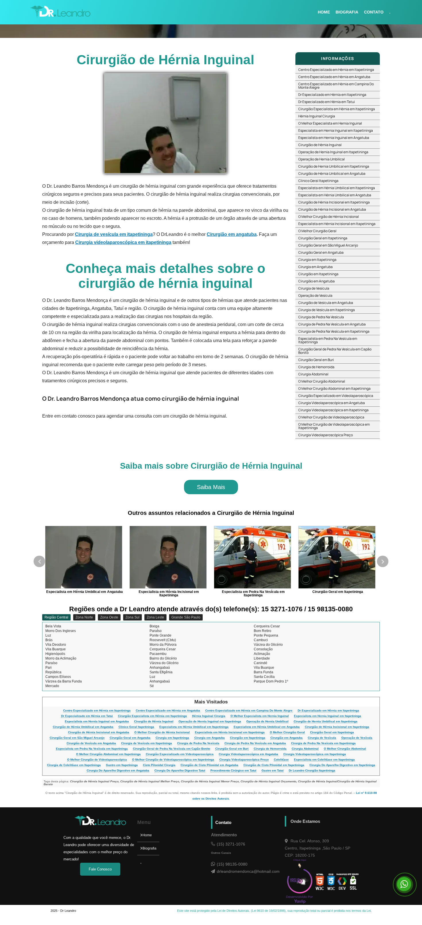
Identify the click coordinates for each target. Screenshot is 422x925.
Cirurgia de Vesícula (313, 288)
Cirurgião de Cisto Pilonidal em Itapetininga (273, 765)
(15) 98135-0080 (232, 864)
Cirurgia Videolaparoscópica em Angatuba (331, 402)
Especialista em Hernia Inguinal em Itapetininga (335, 130)
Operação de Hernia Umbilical (321, 159)
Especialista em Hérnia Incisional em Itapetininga (336, 223)
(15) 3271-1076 (231, 844)
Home (147, 835)
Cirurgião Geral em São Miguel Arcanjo (328, 245)
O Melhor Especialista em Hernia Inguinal (330, 123)
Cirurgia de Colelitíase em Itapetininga (74, 765)
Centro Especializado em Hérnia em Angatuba (334, 76)
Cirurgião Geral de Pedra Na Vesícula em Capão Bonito (334, 351)
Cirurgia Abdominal (313, 374)
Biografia (149, 848)
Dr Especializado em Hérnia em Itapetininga (332, 94)
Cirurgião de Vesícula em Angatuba (325, 302)
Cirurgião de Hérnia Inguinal (320, 144)
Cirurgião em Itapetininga (318, 274)
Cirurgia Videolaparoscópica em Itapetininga (333, 410)
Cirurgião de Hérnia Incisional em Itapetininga (334, 202)
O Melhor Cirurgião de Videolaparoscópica (331, 417)
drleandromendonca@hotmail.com (248, 871)
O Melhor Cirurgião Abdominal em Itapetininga (334, 388)
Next (382, 561)
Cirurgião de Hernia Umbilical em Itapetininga (333, 166)
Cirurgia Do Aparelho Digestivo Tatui (179, 770)
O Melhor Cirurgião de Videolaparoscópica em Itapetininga (334, 426)
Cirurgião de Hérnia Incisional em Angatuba (332, 209)
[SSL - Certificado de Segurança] (353, 882)
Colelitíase (281, 759)
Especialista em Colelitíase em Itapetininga (324, 759)
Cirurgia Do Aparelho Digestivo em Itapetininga (342, 765)
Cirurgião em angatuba (232, 234)
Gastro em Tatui (273, 770)
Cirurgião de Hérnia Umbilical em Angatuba (331, 173)
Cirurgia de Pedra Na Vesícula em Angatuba (332, 324)
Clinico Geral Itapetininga (318, 180)
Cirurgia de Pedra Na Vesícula (321, 317)
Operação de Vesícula (315, 295)
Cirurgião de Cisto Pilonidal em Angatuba (209, 765)
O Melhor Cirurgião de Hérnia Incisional (328, 216)
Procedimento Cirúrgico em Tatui (233, 770)
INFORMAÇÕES (337, 58)
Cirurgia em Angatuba (315, 266)
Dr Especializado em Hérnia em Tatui (326, 101)
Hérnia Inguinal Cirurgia (316, 116)
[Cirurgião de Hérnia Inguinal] (165, 123)
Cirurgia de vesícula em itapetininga (114, 234)
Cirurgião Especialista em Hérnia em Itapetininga (336, 108)
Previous (39, 561)
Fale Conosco (100, 869)
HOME (324, 12)
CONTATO (374, 12)
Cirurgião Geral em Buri (316, 359)
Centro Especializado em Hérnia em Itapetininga (336, 69)
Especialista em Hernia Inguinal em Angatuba (333, 137)
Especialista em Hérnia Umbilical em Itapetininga (336, 187)
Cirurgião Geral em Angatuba (321, 252)
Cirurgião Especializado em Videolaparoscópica (335, 395)
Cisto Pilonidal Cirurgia (159, 765)
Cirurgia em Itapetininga (317, 259)
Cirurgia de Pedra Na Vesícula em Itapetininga (333, 331)
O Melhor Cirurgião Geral (317, 230)
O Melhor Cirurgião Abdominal (321, 381)
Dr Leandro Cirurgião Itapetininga (312, 770)
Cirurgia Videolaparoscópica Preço (325, 435)
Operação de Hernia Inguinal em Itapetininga (333, 152)
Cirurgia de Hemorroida (316, 366)
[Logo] (100, 825)
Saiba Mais (211, 487)
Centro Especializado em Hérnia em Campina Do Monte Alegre (336, 86)
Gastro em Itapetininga (122, 765)
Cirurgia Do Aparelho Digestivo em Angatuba (118, 770)
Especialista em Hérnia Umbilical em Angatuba (334, 195)
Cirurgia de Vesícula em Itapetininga (326, 309)
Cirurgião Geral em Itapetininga (322, 238)
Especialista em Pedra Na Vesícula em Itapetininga (327, 340)
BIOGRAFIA (347, 12)
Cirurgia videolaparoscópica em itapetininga (123, 242)
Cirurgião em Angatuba (316, 281)
